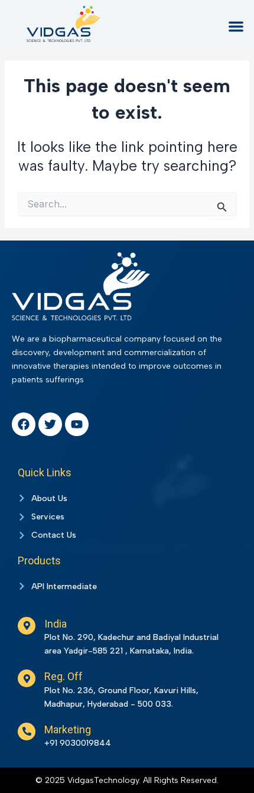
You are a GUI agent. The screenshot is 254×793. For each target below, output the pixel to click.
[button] (236, 26)
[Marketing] (26, 731)
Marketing (67, 729)
